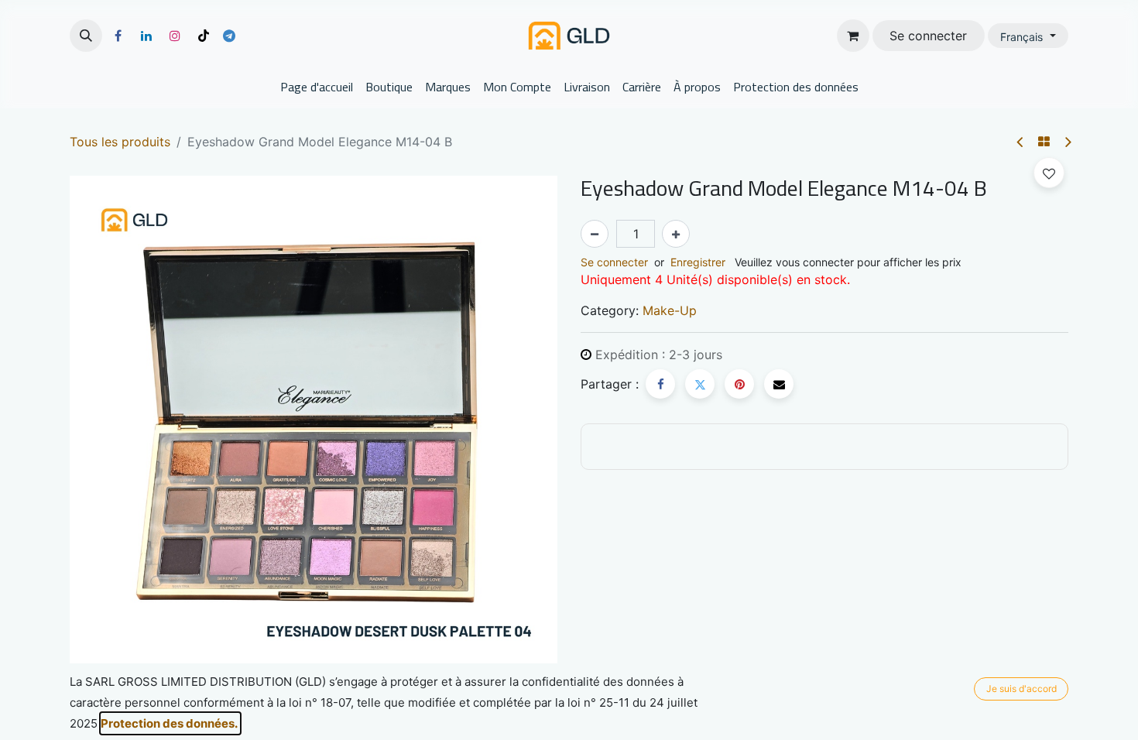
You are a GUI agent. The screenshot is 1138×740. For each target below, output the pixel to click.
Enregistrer (697, 262)
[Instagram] (175, 35)
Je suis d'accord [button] (1021, 688)
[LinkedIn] (146, 35)
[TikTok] (203, 35)
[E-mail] (779, 384)
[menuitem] (316, 86)
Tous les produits (120, 141)
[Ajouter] (676, 234)
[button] (86, 35)
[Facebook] (117, 35)
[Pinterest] (739, 384)
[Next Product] (1067, 142)
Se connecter (928, 35)
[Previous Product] (1020, 142)
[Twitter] (700, 384)
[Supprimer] (594, 234)
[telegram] (229, 35)
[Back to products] (1044, 142)
